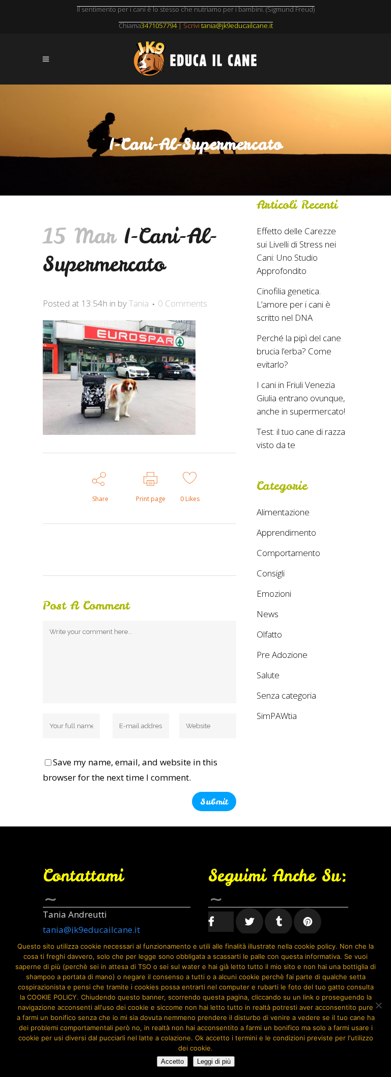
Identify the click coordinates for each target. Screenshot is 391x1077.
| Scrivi (170, 25)
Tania (139, 303)
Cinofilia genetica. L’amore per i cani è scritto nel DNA (293, 304)
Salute (268, 675)
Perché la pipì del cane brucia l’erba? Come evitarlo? (299, 351)
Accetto (172, 1061)
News (267, 614)
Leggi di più (214, 1061)
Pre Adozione (282, 654)
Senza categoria (286, 695)
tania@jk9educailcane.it (91, 929)
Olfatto (269, 634)
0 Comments (182, 303)
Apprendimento (286, 532)
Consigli (271, 573)
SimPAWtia (277, 716)
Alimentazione (283, 512)
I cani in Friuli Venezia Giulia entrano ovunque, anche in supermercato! (301, 398)
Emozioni (274, 593)
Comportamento (288, 553)
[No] (378, 1005)
